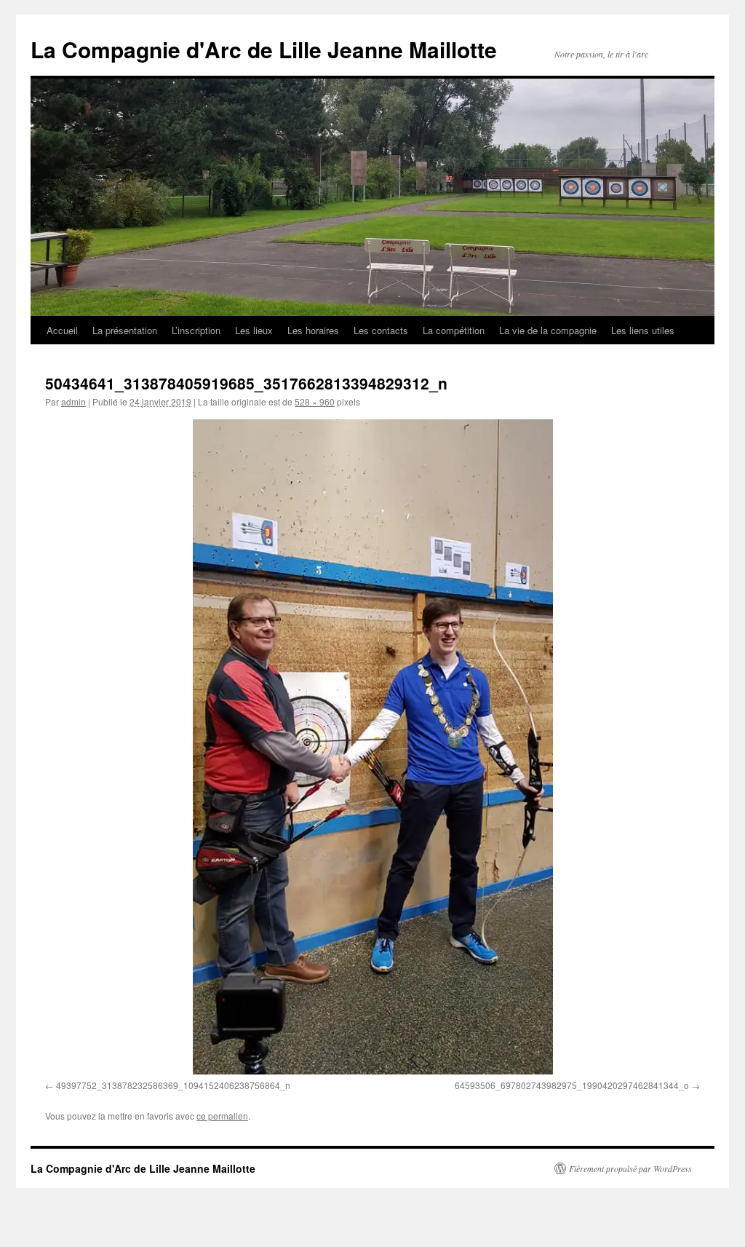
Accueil (62, 330)
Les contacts (381, 330)
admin (73, 401)
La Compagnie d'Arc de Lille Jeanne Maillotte (264, 49)
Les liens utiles (642, 330)
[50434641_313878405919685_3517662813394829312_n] (372, 746)
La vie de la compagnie (548, 330)
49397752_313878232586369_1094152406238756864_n (173, 1085)
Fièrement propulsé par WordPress (630, 1168)
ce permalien (222, 1115)
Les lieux (254, 330)
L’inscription (196, 330)
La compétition (454, 330)
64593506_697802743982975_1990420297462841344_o (572, 1085)
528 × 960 (315, 401)
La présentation (124, 330)
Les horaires (313, 330)
